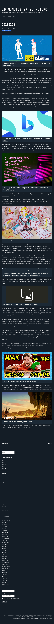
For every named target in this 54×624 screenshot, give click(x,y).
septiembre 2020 (6, 566)
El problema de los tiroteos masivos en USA (13, 194)
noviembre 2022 (5, 516)
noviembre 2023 (5, 494)
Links (9, 433)
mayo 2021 (4, 550)
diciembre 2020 (5, 560)
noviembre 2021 (5, 538)
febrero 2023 (5, 510)
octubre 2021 (5, 540)
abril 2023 (4, 506)
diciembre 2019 (5, 584)
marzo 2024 (4, 486)
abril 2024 (4, 484)
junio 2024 (4, 480)
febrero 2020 (5, 580)
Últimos (3, 16)
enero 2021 (4, 558)
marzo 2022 (4, 530)
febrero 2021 (5, 556)
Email (3, 593)
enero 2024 (4, 490)
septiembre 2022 (6, 520)
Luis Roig (19, 28)
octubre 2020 (5, 564)
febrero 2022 (5, 532)
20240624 (4, 462)
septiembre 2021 (6, 542)
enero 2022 (4, 534)
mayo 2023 (4, 504)
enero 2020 (4, 582)
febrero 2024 (5, 488)
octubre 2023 (5, 496)
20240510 (4, 468)
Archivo (9, 16)
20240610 (4, 464)
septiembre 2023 (6, 498)
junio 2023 (4, 502)
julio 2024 (4, 478)
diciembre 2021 (5, 536)
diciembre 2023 (5, 492)
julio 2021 (4, 546)
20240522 (4, 466)
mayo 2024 (4, 482)
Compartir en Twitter (6, 30)
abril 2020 (4, 576)
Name (3, 589)
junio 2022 (4, 524)
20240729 (4, 460)
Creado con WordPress (32, 612)
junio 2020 (4, 572)
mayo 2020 (4, 574)
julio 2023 (4, 500)
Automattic (49, 612)
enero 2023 (4, 512)
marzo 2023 (4, 508)
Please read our (11, 598)
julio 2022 (4, 522)
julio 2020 (4, 570)
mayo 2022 (4, 526)
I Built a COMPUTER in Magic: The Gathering (19, 381)
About (14, 16)
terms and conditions (15, 598)
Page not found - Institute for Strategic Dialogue (21, 304)
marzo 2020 (4, 578)
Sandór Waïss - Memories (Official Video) (18, 422)
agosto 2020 (5, 568)
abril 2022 (4, 528)
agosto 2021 (4, 544)
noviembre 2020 (5, 562)
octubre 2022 (5, 518)
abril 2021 (4, 552)
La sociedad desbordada (12, 241)
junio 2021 (4, 548)
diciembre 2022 (5, 514)
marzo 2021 (4, 554)
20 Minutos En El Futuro (24, 9)
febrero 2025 (5, 476)
